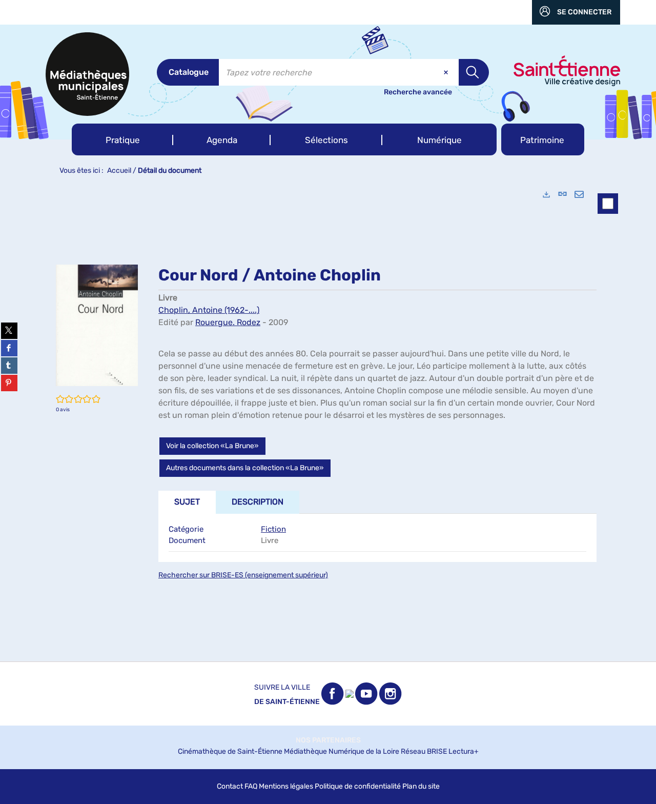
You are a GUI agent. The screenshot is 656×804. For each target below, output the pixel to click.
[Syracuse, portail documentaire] (87, 74)
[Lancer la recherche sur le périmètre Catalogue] (474, 72)
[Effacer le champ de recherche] (447, 72)
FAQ (250, 786)
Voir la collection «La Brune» (212, 445)
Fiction (273, 529)
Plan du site (421, 786)
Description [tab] (257, 502)
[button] (122, 139)
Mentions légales (286, 786)
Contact (230, 786)
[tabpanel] (328, 421)
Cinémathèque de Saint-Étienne (230, 751)
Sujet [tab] (187, 502)
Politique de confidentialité (358, 786)
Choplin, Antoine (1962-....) (208, 310)
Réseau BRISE (424, 751)
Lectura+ (463, 751)
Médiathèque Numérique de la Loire (341, 751)
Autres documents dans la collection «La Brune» (245, 468)
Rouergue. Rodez (227, 322)
